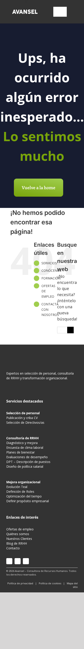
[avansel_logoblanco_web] (25, 10)
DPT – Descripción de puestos (28, 462)
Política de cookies (50, 583)
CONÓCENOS (51, 270)
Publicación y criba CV (22, 418)
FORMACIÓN (50, 278)
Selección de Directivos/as (25, 422)
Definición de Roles (20, 491)
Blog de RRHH (16, 543)
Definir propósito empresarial (27, 501)
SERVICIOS (49, 263)
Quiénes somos (17, 534)
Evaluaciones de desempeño (27, 457)
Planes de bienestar (20, 452)
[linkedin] (26, 561)
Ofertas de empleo (20, 529)
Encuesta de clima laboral (24, 447)
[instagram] (9, 561)
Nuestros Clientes (19, 538)
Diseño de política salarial (24, 466)
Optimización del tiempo (24, 496)
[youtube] (18, 561)
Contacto (13, 548)
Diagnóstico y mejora (22, 443)
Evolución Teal (16, 487)
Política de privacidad (20, 583)
